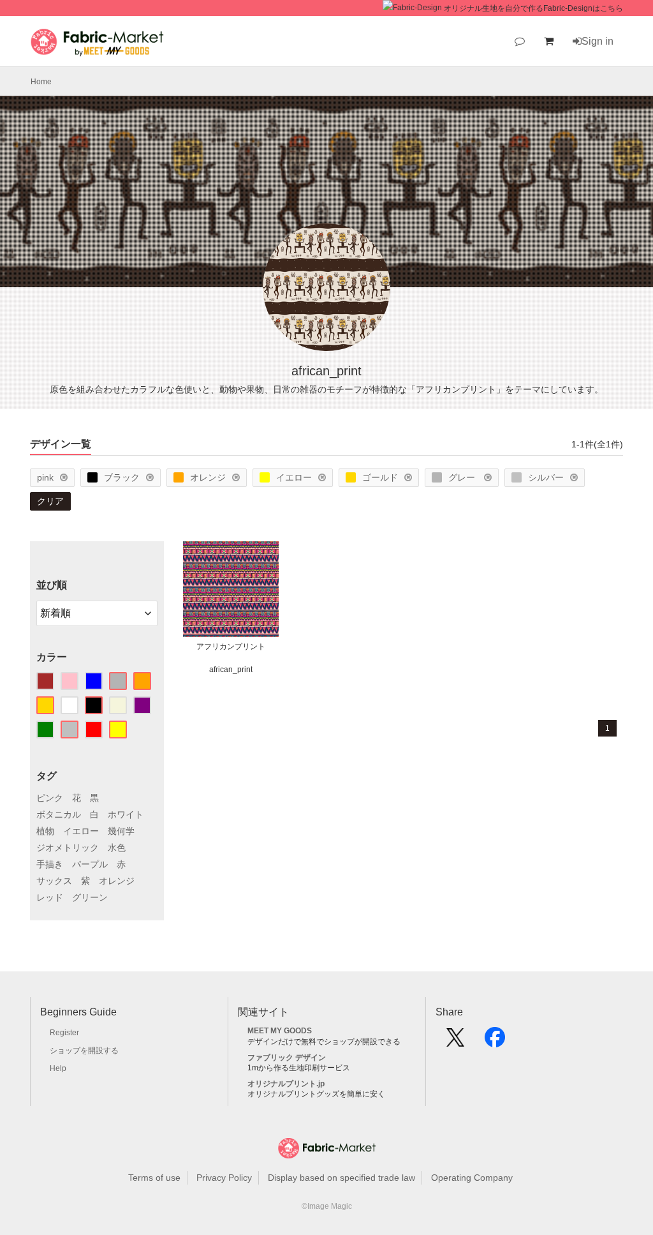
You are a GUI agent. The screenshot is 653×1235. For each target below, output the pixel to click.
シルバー (546, 477)
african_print (231, 669)
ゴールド (380, 477)
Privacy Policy (224, 1177)
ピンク (49, 798)
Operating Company (472, 1177)
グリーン (90, 897)
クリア (50, 501)
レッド (49, 897)
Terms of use (154, 1177)
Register (64, 1032)
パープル (90, 864)
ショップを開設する (84, 1050)
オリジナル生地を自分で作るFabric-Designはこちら (533, 8)
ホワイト (125, 814)
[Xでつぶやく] (455, 1041)
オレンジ (208, 477)
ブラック (122, 477)
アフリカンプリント (230, 646)
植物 (45, 831)
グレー (463, 477)
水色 (117, 847)
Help (58, 1068)
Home (41, 81)
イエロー (294, 477)
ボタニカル (58, 814)
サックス (54, 881)
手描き (49, 864)
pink (45, 477)
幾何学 (121, 831)
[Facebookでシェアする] (495, 1041)
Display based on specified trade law (341, 1177)
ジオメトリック (67, 847)
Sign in (597, 41)
